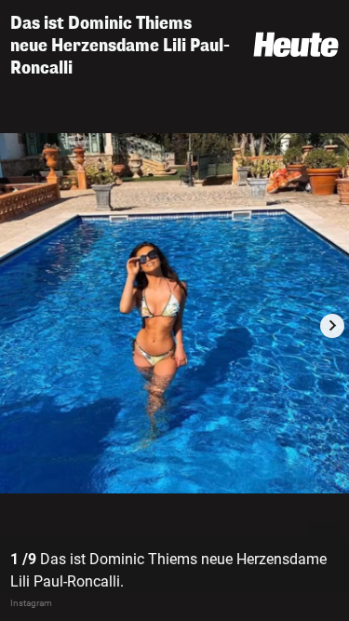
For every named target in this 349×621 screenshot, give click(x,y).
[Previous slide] (17, 326)
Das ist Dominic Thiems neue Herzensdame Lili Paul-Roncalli (120, 45)
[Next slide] (332, 326)
